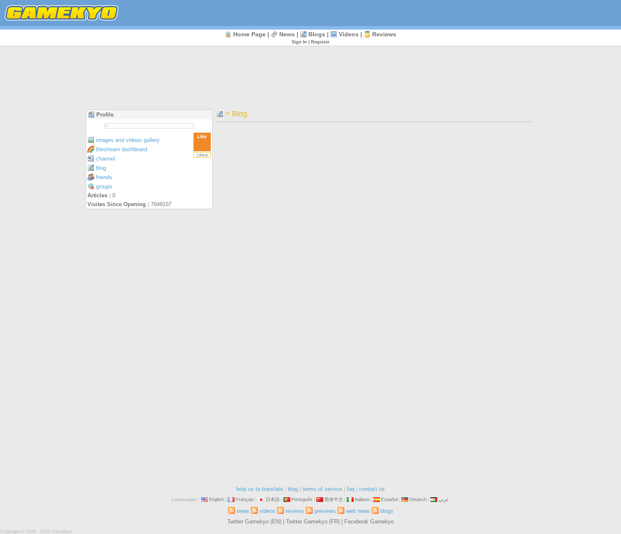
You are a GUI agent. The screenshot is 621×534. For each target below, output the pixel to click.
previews (325, 511)
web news (358, 511)
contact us (372, 489)
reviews (384, 34)
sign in (299, 41)
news (287, 34)
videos (349, 34)
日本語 (273, 499)
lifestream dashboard (121, 149)
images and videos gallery (128, 140)
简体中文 (333, 499)
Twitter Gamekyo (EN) (254, 521)
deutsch (418, 499)
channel (105, 158)
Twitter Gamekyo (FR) (313, 521)
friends (104, 177)
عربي (444, 499)
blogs (316, 34)
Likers (202, 155)
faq (350, 489)
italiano (362, 499)
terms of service (322, 489)
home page (249, 34)
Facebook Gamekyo (369, 521)
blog (101, 168)
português (302, 499)
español (389, 499)
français (245, 499)
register (320, 41)
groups (104, 186)
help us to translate (259, 489)
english (216, 499)
